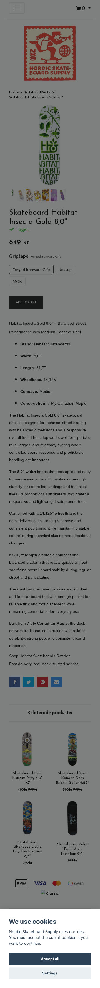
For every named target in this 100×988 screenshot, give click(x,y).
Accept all (50, 959)
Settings (50, 973)
